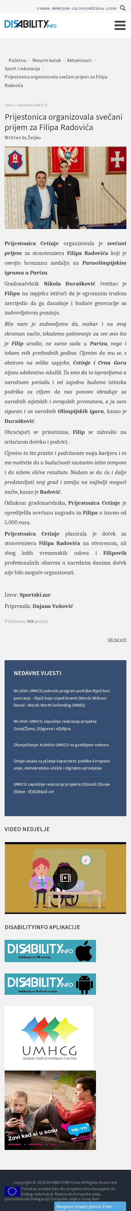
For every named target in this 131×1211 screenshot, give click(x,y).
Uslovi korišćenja (88, 8)
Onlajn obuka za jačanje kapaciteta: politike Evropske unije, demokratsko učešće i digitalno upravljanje (62, 764)
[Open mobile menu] (120, 25)
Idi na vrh (117, 639)
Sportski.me (35, 594)
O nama (43, 8)
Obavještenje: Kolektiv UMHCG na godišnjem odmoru (61, 744)
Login (111, 8)
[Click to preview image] (65, 187)
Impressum (61, 8)
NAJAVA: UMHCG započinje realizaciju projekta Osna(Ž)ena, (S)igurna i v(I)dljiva (55, 724)
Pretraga (122, 8)
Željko (34, 137)
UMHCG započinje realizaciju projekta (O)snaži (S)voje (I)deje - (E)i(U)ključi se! (62, 787)
